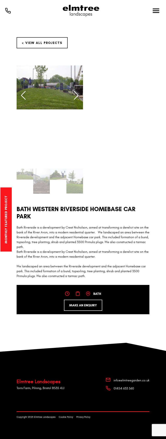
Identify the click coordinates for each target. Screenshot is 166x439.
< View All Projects (42, 43)
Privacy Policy (83, 417)
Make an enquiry (83, 305)
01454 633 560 (124, 388)
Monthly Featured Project (6, 219)
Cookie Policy (66, 417)
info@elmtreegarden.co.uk (131, 380)
